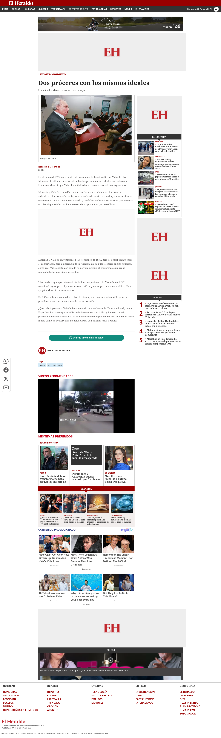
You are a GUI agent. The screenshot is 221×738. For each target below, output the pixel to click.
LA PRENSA (186, 695)
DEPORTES (53, 692)
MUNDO (8, 706)
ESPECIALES (54, 699)
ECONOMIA (10, 699)
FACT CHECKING (145, 699)
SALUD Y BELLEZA (101, 695)
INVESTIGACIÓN (145, 692)
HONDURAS (10, 692)
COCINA (52, 695)
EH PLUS (141, 685)
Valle (60, 365)
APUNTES (52, 710)
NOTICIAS (9, 685)
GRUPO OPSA (187, 685)
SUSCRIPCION (188, 713)
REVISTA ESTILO (189, 702)
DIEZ (182, 699)
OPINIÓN (52, 706)
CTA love (86, 604)
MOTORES (97, 702)
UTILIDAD (97, 685)
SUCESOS (8, 702)
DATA (139, 695)
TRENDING (53, 702)
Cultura (42, 365)
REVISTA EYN (187, 710)
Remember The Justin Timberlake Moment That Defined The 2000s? (118, 558)
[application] (86, 406)
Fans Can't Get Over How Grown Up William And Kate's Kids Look (54, 558)
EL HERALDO (187, 692)
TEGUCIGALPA (11, 695)
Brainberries (54, 566)
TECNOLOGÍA (99, 692)
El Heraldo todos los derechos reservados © (23, 725)
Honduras (52, 365)
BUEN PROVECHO (190, 706)
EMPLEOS (97, 699)
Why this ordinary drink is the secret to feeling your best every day (85, 596)
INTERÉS (52, 685)
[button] (6, 361)
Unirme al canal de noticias (88, 338)
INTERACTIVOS (144, 702)
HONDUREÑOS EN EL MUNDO (20, 710)
